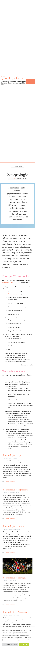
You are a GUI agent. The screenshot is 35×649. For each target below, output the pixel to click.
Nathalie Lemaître (10, 482)
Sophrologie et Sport (13, 455)
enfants (5, 283)
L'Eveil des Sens (12, 78)
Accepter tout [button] (24, 644)
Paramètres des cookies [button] (10, 644)
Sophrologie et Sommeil (14, 577)
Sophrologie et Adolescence (16, 612)
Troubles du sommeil (14, 294)
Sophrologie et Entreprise (15, 489)
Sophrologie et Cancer (14, 526)
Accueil (12, 178)
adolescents (15, 283)
